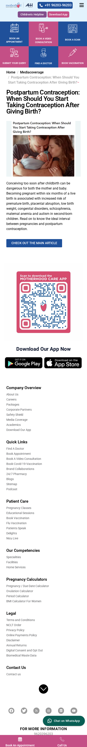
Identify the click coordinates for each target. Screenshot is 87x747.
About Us (12, 394)
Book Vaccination (17, 518)
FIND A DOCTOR (43, 63)
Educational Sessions (20, 513)
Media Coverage (16, 419)
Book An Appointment (20, 745)
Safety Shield (14, 414)
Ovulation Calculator (19, 591)
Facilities (12, 562)
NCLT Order (13, 625)
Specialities (13, 557)
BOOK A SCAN (72, 39)
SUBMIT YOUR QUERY (14, 63)
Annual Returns (16, 645)
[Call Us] (62, 739)
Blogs (10, 479)
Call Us (62, 745)
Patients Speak (16, 528)
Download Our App (18, 430)
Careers (11, 399)
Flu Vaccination (16, 523)
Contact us (13, 674)
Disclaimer (13, 640)
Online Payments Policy (21, 635)
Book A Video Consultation (23, 458)
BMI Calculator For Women (23, 601)
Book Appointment (18, 453)
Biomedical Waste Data (21, 655)
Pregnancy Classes (18, 508)
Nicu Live (12, 538)
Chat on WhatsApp (67, 721)
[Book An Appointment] (20, 739)
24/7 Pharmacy (16, 474)
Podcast (11, 489)
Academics (13, 424)
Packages (12, 404)
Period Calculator (17, 596)
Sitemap (11, 484)
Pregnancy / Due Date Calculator (27, 586)
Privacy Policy (15, 630)
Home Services (16, 567)
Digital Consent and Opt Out (24, 650)
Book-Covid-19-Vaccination (24, 464)
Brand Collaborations (20, 469)
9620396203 (43, 734)
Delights (11, 533)
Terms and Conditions (20, 620)
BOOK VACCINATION (73, 63)
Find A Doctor (15, 448)
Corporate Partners (19, 409)
